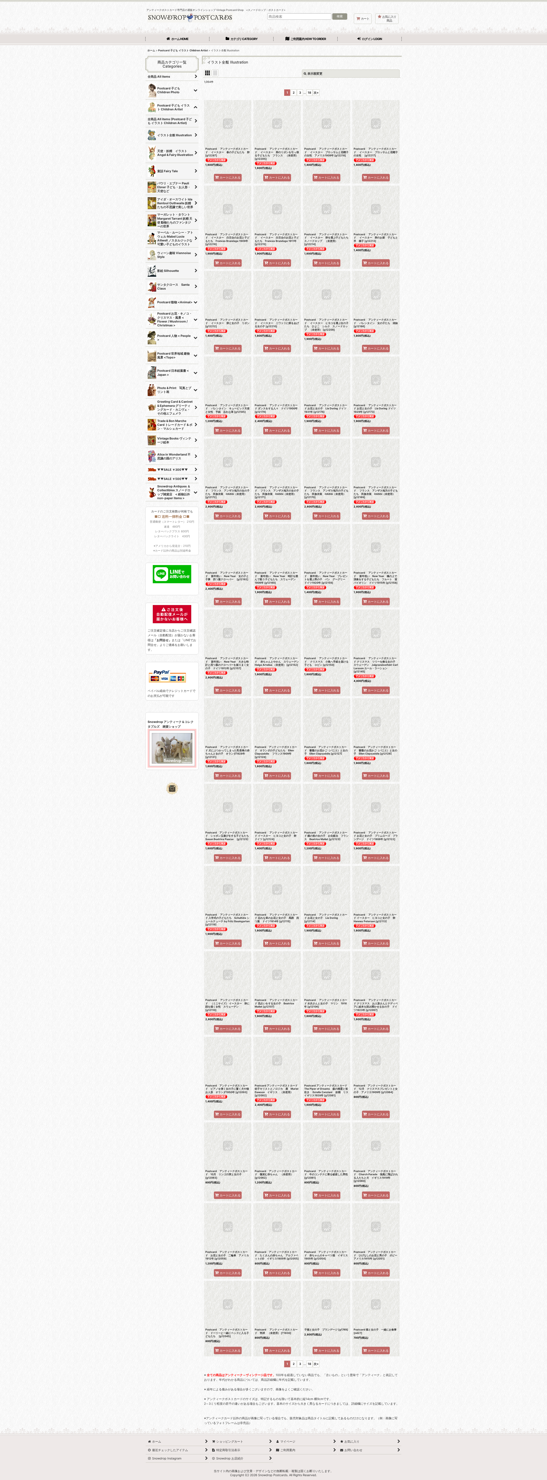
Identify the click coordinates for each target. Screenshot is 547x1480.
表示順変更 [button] (314, 73)
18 (309, 92)
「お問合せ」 (163, 640)
